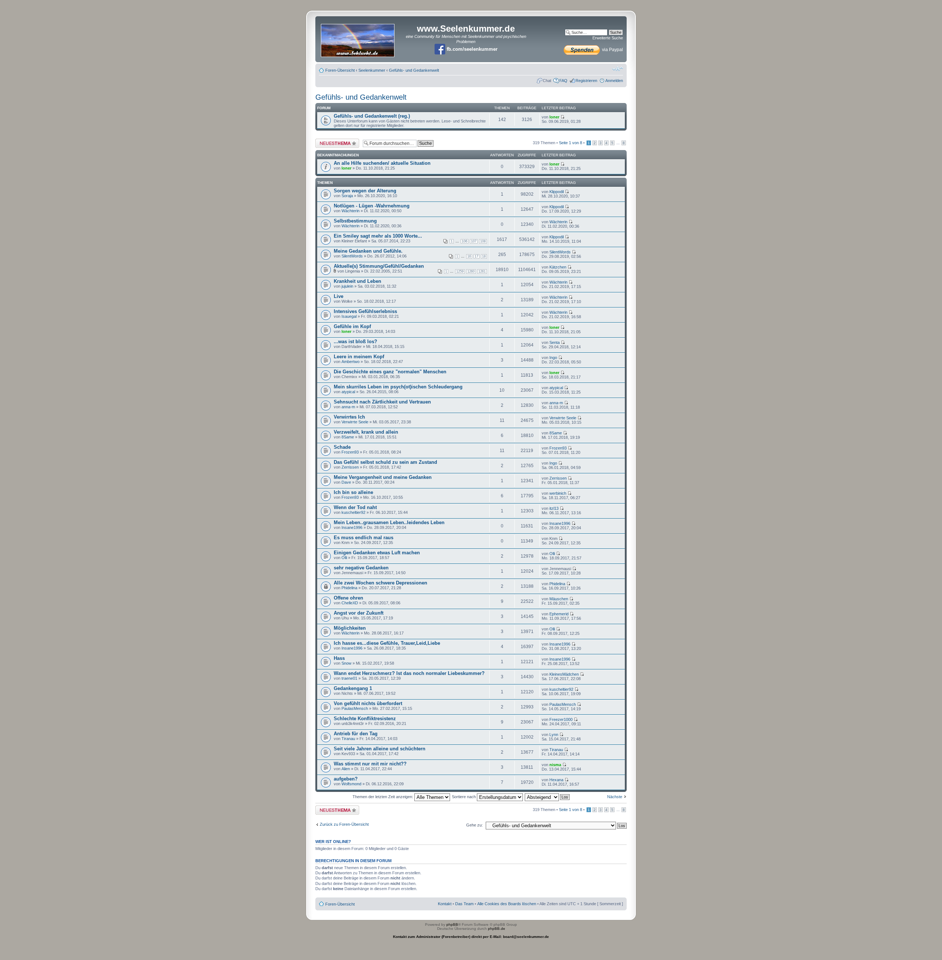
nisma (555, 764)
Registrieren (586, 80)
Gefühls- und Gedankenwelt (414, 70)
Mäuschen (558, 599)
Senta (554, 342)
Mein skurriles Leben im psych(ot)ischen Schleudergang (398, 387)
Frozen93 (350, 452)
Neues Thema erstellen (336, 141)
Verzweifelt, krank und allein (366, 432)
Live (338, 296)
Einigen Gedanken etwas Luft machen (377, 552)
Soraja (347, 195)
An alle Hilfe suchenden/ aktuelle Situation (382, 163)
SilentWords (352, 256)
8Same (347, 437)
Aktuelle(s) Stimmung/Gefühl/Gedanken (379, 266)
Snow (346, 663)
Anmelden (614, 80)
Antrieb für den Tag (356, 733)
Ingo (553, 357)
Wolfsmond (351, 784)
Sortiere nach (464, 796)
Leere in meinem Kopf (359, 356)
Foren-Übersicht (340, 70)
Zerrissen (350, 467)
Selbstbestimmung (355, 221)
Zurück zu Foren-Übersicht (344, 824)
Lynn (553, 734)
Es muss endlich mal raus (363, 537)
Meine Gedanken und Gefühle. (368, 251)
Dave (346, 482)
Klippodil (556, 191)
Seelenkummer (371, 70)
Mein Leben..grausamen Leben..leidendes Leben (389, 522)
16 (469, 256)
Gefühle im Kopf (352, 326)
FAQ (563, 80)
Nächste (614, 796)
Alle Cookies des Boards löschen (506, 904)
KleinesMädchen (564, 674)
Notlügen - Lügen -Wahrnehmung (372, 206)
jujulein (347, 286)
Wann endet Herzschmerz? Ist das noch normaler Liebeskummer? (409, 673)
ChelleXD (349, 603)
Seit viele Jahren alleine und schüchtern (379, 748)
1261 (482, 271)
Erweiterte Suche (607, 38)
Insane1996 (351, 527)
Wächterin (350, 211)
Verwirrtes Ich (349, 417)
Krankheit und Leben (357, 281)
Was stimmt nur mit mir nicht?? (370, 764)
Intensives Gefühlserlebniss (365, 311)
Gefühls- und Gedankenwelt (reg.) (372, 116)
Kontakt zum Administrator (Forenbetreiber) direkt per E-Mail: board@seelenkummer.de (471, 937)
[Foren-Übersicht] (358, 38)
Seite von (570, 143)
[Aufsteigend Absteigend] (547, 796)
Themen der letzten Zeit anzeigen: (383, 796)
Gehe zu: (474, 825)
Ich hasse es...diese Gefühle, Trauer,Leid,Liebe (387, 643)
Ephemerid (559, 614)
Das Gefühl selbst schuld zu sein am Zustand (385, 462)
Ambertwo (350, 361)
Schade (342, 447)
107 (474, 241)
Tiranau (348, 738)
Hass (339, 658)
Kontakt (444, 904)
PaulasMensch (354, 708)
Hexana (556, 780)
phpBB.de (496, 929)
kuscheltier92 (353, 512)
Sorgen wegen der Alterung (365, 190)
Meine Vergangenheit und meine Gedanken (383, 477)
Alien (345, 769)
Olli (344, 557)
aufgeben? (346, 779)
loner (554, 117)
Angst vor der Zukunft (358, 613)
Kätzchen (557, 267)
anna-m (348, 407)
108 (483, 241)
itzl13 (554, 508)
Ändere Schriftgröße (617, 68)
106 (464, 241)
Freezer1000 (561, 719)
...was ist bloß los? (355, 341)
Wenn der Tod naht (355, 507)
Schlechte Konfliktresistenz (365, 718)
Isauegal (349, 316)
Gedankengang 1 (353, 688)
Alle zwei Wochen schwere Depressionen (380, 583)
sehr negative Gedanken (361, 567)
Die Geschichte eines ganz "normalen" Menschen (390, 371)
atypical (348, 392)
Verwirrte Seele (354, 422)
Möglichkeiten (350, 628)
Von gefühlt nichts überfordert (368, 703)
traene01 (349, 678)
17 (476, 256)
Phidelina (349, 588)
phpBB (452, 924)
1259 (460, 271)
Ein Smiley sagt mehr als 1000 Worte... (378, 236)
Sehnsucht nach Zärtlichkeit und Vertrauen (382, 402)
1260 (471, 271)
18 (484, 256)
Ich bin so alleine (353, 492)
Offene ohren (348, 598)
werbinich (557, 493)
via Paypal (612, 49)
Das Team (464, 904)
